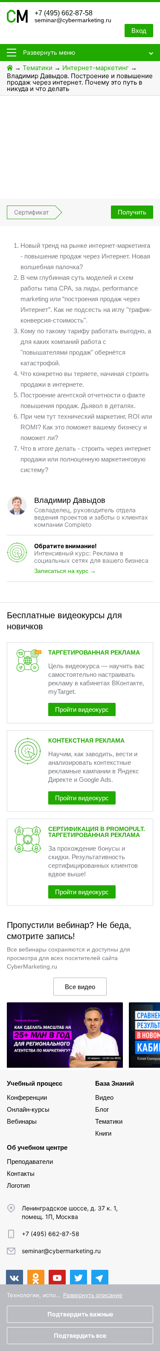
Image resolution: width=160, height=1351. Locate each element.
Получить (132, 212)
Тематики (37, 68)
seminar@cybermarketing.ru (73, 20)
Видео (104, 1097)
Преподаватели (30, 1161)
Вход (138, 30)
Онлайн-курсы (28, 1109)
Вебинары (22, 1121)
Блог (102, 1109)
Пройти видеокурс (82, 709)
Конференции (27, 1097)
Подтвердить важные (80, 1314)
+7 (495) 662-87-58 (64, 13)
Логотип (18, 1185)
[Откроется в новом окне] (14, 1278)
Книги (103, 1133)
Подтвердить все (80, 1335)
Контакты (21, 1173)
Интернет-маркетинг (95, 68)
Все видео (80, 986)
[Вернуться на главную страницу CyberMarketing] (17, 20)
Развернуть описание (92, 1295)
